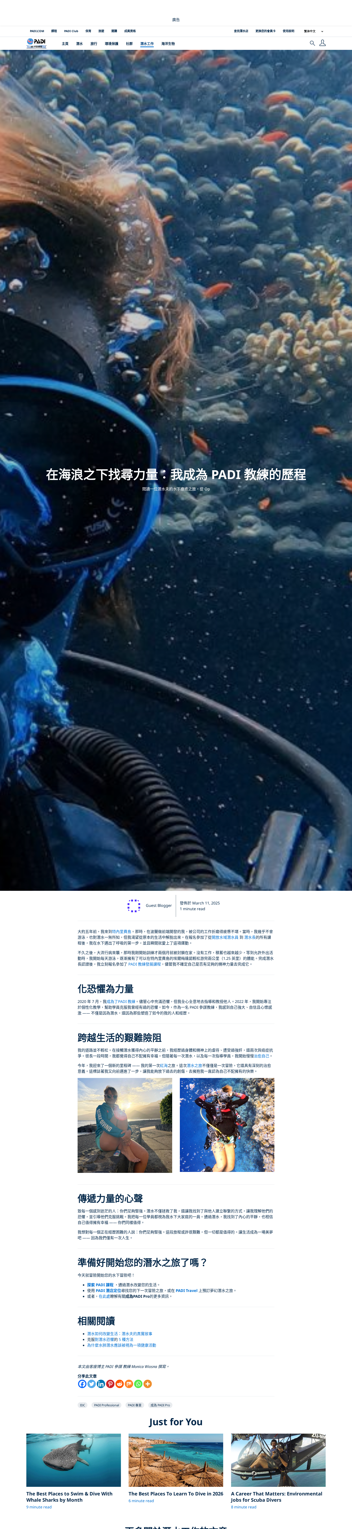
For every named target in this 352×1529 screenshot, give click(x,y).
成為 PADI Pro (160, 1405)
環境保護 (111, 43)
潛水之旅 (194, 1065)
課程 (54, 31)
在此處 (104, 1296)
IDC (82, 1405)
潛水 (79, 43)
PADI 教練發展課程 (144, 964)
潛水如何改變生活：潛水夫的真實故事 (119, 1333)
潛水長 (250, 937)
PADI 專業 (135, 1405)
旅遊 (101, 31)
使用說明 (288, 31)
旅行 (94, 43)
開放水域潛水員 (225, 937)
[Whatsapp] (138, 1384)
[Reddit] (119, 1384)
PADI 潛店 (105, 1290)
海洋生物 (168, 43)
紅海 (164, 1065)
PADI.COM (37, 31)
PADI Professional (106, 1405)
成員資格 (130, 31)
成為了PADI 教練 (121, 1001)
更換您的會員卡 (265, 31)
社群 (129, 43)
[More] (147, 1384)
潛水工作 (147, 43)
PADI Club (71, 31)
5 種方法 (126, 1339)
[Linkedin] (101, 1384)
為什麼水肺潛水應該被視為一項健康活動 (121, 1345)
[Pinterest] (110, 1384)
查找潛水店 (241, 31)
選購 (114, 31)
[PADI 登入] (322, 43)
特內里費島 (121, 931)
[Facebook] (82, 1384)
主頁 (65, 43)
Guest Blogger (159, 905)
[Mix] (129, 1384)
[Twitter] (91, 1384)
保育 (88, 31)
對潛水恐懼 (104, 1339)
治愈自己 (261, 1056)
